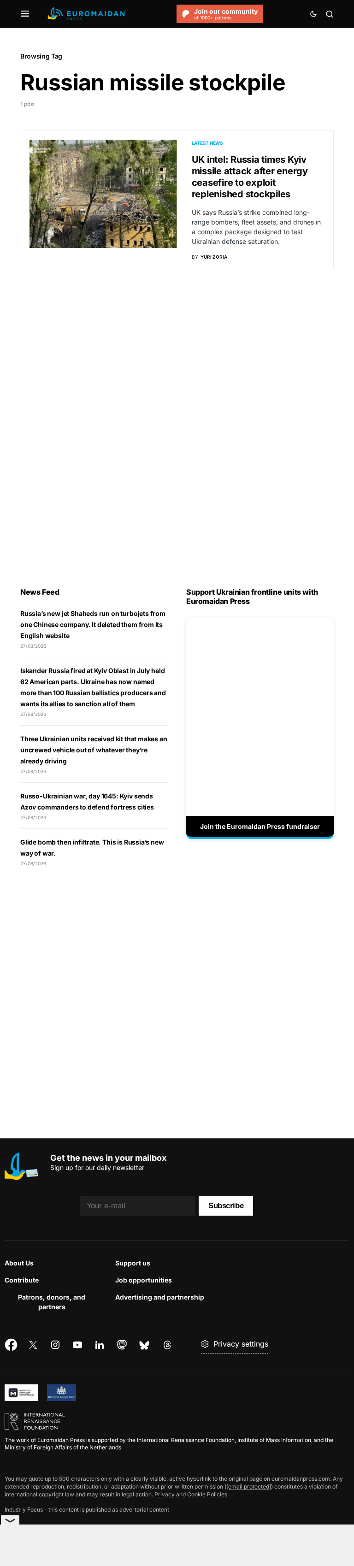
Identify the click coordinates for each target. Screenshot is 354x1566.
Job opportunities (143, 1280)
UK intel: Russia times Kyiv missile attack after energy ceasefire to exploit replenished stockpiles (250, 177)
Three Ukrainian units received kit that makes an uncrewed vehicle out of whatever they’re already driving (93, 750)
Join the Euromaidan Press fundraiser (260, 826)
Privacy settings (240, 1343)
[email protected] (248, 1486)
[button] (25, 13)
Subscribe (225, 1205)
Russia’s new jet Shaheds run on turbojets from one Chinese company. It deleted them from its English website (92, 624)
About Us (19, 1263)
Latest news (207, 143)
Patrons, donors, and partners (51, 1302)
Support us (132, 1263)
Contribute (22, 1280)
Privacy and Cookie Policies (190, 1494)
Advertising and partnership (159, 1297)
